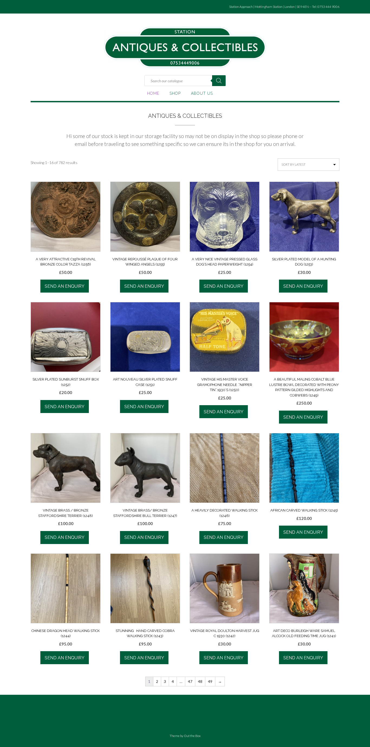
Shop (175, 93)
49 (210, 681)
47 (190, 681)
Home (153, 93)
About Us (202, 93)
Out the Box (192, 736)
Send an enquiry (65, 286)
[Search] (219, 80)
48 (200, 681)
